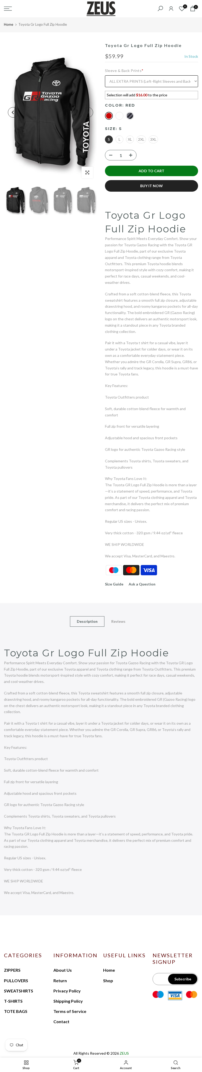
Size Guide (114, 584)
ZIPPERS (12, 970)
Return (60, 980)
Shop (108, 980)
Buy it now (151, 186)
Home (8, 24)
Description (87, 621)
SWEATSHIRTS (18, 990)
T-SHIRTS (13, 1000)
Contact (61, 1021)
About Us (62, 970)
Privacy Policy (67, 990)
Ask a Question (142, 584)
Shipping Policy (68, 1000)
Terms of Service (69, 1011)
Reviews (118, 621)
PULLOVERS (16, 980)
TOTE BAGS (15, 1011)
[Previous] (13, 112)
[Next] (88, 112)
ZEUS (124, 1053)
